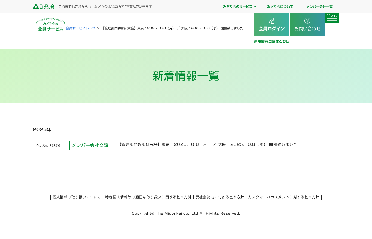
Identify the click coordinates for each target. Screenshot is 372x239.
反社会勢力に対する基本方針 (220, 197)
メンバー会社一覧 (319, 6)
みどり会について (280, 6)
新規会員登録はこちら (271, 41)
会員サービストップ (80, 28)
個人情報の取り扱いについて (77, 197)
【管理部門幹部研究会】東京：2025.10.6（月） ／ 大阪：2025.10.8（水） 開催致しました (207, 144)
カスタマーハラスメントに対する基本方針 (283, 197)
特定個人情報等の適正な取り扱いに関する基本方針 (148, 197)
